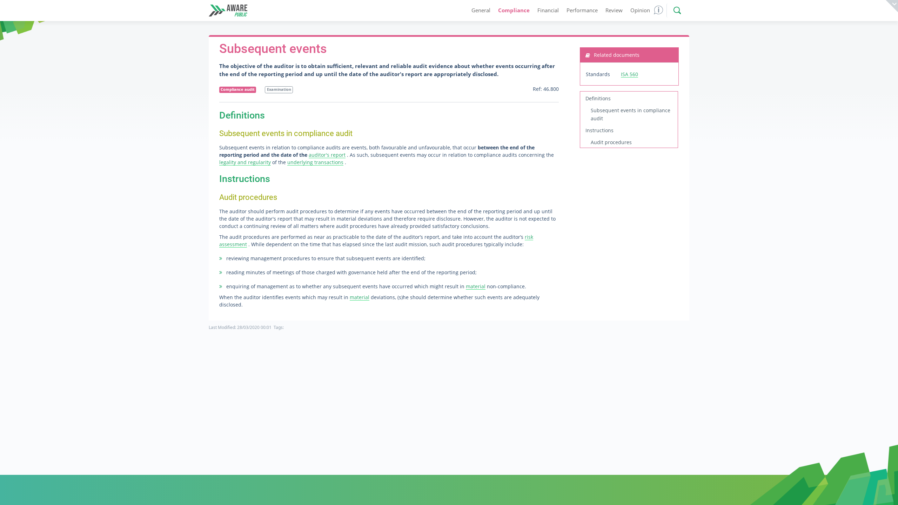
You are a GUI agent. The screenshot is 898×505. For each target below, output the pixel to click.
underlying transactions (315, 162)
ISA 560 (629, 74)
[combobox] (675, 11)
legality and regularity (245, 162)
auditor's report (327, 155)
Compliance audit (238, 89)
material (475, 286)
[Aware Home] (228, 11)
